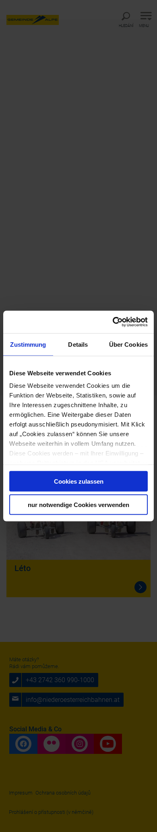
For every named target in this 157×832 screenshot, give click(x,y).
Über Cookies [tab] (128, 344)
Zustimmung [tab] (28, 344)
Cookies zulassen (78, 481)
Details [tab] (78, 344)
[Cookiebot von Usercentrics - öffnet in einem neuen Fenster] (113, 322)
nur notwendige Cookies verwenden (78, 504)
